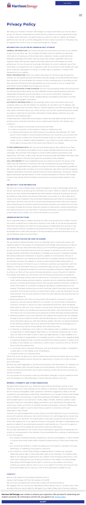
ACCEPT (43, 502)
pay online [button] (67, 3)
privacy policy (60, 497)
